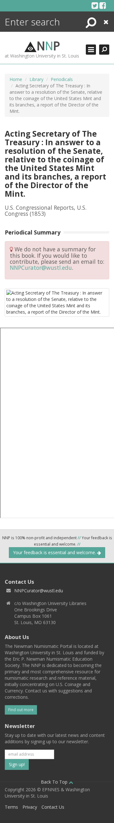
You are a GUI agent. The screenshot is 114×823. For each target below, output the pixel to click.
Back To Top (55, 782)
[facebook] (102, 5)
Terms (11, 807)
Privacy (29, 807)
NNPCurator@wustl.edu (41, 267)
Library (36, 79)
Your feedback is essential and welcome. (55, 552)
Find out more (21, 709)
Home (16, 79)
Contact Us (52, 807)
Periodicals (62, 79)
